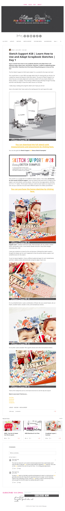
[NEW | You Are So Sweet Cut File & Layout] (12, 426)
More (55, 41)
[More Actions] (55, 460)
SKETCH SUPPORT (27, 41)
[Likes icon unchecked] (13, 468)
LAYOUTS (12, 41)
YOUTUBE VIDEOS (38, 41)
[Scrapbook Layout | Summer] (53, 426)
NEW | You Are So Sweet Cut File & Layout (11, 434)
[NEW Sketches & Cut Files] (32, 426)
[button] (60, 41)
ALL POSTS (5, 41)
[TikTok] (37, 36)
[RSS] (40, 36)
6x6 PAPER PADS (48, 41)
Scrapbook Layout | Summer (51, 434)
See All (60, 418)
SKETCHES (19, 41)
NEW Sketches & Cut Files (32, 433)
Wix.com (44, 506)
